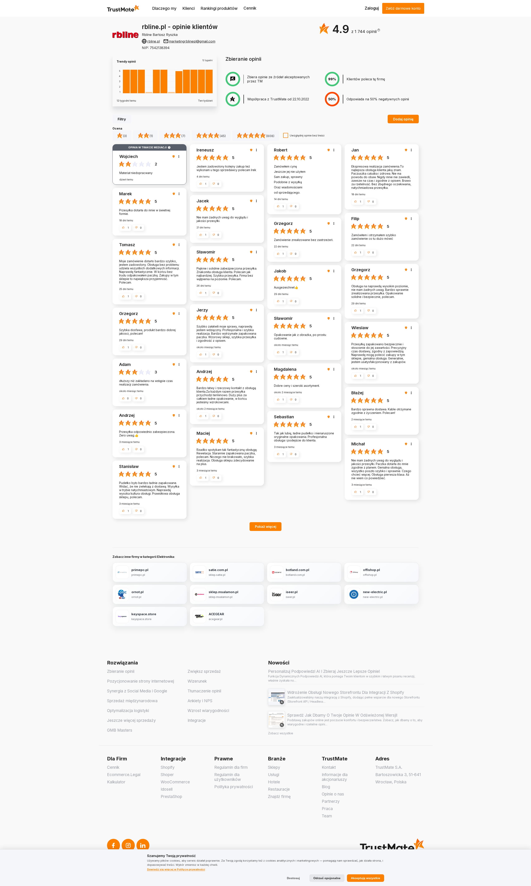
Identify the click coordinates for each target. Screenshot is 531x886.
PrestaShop (171, 796)
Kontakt (329, 767)
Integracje (197, 720)
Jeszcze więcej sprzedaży (131, 720)
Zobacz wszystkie (280, 733)
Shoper (167, 774)
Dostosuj (293, 878)
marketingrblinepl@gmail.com (192, 41)
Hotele (274, 782)
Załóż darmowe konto (403, 8)
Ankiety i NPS (200, 700)
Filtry (122, 119)
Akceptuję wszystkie (365, 878)
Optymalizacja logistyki (128, 710)
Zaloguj (372, 8)
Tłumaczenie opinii (204, 691)
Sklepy (274, 767)
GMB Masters (119, 730)
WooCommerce (175, 782)
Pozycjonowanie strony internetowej (140, 681)
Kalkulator (116, 782)
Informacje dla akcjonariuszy (335, 777)
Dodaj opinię (403, 119)
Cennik (249, 8)
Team (327, 816)
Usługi (273, 774)
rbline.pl (153, 41)
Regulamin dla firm (231, 767)
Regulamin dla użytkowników (227, 777)
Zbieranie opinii (120, 671)
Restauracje (279, 789)
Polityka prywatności (233, 786)
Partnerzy (331, 801)
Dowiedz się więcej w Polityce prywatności (176, 869)
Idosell (167, 789)
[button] (365, 31)
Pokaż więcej (265, 526)
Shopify (168, 767)
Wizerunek (197, 681)
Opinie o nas (333, 794)
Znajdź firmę (279, 796)
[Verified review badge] (174, 156)
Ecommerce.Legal (123, 774)
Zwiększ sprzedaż (204, 671)
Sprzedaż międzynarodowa (132, 700)
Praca (327, 808)
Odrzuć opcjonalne (327, 878)
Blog (326, 786)
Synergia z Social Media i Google (137, 691)
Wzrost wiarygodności (208, 710)
